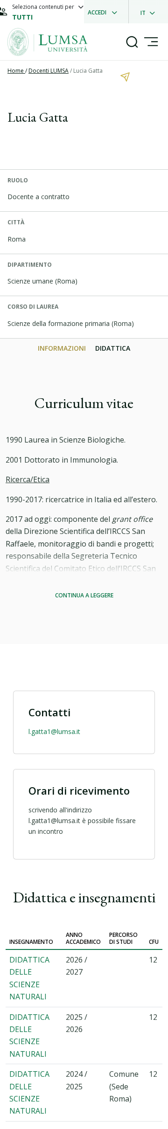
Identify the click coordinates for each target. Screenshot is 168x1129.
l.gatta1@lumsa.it (54, 731)
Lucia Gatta (88, 71)
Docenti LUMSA (48, 71)
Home (16, 71)
